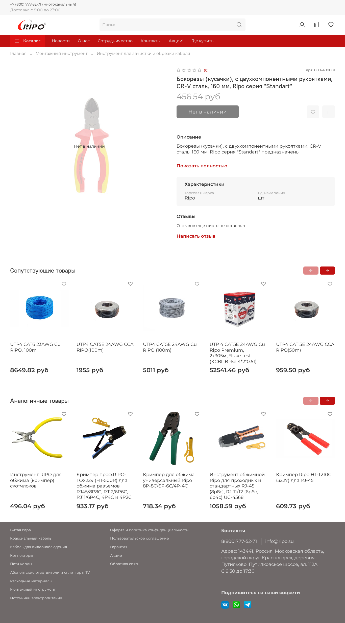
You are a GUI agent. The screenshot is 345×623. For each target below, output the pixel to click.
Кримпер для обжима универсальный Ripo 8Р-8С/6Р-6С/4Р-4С (169, 480)
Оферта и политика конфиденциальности (149, 530)
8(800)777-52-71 (239, 541)
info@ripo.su (279, 541)
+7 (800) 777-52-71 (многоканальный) (43, 4)
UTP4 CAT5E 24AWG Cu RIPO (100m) (170, 347)
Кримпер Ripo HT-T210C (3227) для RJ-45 (303, 477)
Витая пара (20, 530)
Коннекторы (21, 555)
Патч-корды (21, 564)
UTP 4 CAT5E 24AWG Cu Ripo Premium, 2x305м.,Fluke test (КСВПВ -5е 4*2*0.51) (237, 353)
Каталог (31, 40)
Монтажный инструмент (62, 53)
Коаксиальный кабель (30, 538)
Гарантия (118, 547)
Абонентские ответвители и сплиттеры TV (50, 572)
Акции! (176, 40)
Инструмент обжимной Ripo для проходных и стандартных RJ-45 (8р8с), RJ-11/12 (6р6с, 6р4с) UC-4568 (237, 486)
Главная (18, 53)
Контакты (151, 40)
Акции (116, 555)
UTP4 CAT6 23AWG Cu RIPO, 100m (35, 347)
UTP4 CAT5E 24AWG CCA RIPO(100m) (105, 347)
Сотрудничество (115, 40)
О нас (84, 40)
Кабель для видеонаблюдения (38, 547)
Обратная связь (124, 564)
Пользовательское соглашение (139, 538)
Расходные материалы (31, 581)
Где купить (202, 40)
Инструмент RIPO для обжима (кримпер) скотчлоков (36, 480)
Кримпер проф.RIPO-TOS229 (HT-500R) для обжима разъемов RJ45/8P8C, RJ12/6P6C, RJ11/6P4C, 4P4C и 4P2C (104, 486)
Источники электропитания (36, 598)
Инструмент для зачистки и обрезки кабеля (143, 53)
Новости (61, 40)
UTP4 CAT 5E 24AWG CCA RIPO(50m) (305, 347)
